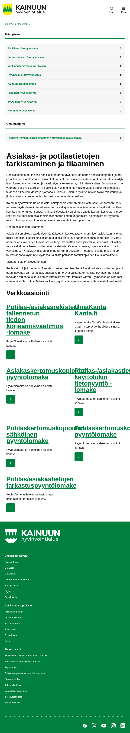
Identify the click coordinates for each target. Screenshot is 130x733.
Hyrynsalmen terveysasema (24, 75)
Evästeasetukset (13, 702)
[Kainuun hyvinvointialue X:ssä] (94, 725)
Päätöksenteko (12, 679)
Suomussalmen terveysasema (25, 57)
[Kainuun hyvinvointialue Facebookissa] (84, 725)
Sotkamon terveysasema (22, 101)
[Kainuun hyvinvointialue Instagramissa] (113, 725)
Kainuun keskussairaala (21, 84)
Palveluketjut (11, 597)
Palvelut (22, 23)
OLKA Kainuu (11, 635)
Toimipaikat (10, 629)
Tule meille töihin (13, 685)
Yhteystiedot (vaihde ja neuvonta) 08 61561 (27, 655)
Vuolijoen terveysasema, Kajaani (26, 66)
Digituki (8, 591)
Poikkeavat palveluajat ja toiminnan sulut (25, 673)
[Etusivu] (24, 15)
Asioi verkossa (12, 562)
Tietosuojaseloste (13, 696)
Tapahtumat (11, 667)
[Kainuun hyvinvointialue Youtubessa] (103, 725)
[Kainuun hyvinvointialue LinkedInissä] (122, 725)
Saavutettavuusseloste (16, 691)
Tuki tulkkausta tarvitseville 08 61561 (23, 661)
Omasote (9, 568)
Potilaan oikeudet (13, 617)
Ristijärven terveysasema (22, 48)
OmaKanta (10, 573)
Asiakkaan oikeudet (14, 611)
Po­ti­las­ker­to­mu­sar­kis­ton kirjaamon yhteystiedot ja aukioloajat (44, 137)
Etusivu (9, 23)
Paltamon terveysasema (21, 92)
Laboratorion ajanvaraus (17, 579)
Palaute (8, 641)
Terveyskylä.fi (11, 585)
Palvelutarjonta (12, 623)
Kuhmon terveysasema (21, 110)
